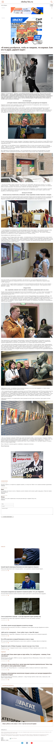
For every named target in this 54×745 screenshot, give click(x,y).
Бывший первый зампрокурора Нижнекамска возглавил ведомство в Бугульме (20, 567)
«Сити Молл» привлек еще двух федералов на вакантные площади (17, 625)
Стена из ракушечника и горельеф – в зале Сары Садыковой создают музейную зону (21, 616)
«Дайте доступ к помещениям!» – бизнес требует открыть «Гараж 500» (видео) (20, 632)
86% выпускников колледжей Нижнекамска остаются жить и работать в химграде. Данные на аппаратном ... (24, 641)
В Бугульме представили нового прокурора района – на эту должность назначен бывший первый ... (22, 568)
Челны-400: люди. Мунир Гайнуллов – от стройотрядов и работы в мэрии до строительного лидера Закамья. (24, 667)
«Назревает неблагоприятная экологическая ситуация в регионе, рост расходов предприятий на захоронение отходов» (26, 674)
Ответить (3, 485)
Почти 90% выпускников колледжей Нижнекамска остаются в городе (17, 639)
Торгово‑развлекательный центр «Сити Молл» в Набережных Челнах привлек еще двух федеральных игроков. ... (25, 627)
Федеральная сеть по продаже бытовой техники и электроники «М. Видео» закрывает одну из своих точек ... (24, 647)
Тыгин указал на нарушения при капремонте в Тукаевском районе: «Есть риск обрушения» (22, 592)
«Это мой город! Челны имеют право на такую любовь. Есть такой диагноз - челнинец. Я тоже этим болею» (25, 655)
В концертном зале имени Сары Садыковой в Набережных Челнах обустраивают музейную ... (21, 618)
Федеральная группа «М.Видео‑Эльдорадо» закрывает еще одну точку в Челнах (20, 646)
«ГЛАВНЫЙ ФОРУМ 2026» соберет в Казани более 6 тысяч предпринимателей (20, 723)
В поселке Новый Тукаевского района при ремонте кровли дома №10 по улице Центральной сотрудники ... (24, 593)
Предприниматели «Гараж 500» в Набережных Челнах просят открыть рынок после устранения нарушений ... (24, 634)
